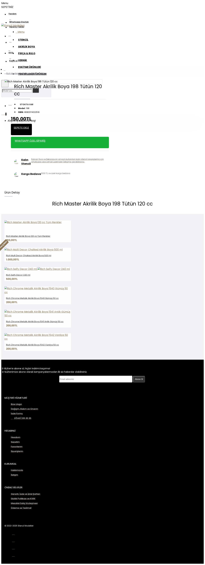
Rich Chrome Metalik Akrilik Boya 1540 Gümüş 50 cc (32, 298)
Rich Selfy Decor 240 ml (18, 274)
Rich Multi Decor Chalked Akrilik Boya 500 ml (28, 255)
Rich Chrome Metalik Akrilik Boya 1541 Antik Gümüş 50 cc (34, 321)
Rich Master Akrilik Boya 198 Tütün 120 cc (26, 73)
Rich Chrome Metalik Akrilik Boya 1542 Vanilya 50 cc (32, 344)
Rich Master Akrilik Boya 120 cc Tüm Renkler (28, 236)
